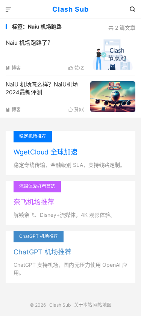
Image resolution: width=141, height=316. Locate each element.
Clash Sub (70, 9)
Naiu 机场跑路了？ (29, 42)
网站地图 (102, 305)
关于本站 (83, 305)
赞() (76, 68)
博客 (13, 68)
